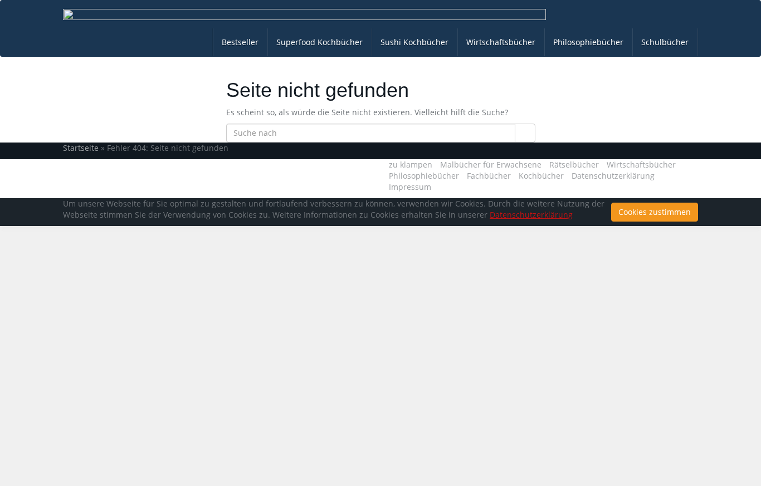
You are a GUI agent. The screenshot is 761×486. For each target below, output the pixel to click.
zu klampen (410, 164)
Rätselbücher (574, 164)
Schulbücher (665, 42)
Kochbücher (541, 175)
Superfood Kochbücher (319, 42)
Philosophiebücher (588, 42)
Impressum (410, 186)
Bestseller (240, 42)
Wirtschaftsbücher (500, 42)
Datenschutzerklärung (613, 175)
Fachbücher (489, 175)
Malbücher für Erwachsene (491, 164)
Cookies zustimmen (654, 212)
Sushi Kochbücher (414, 42)
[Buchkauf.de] (304, 14)
